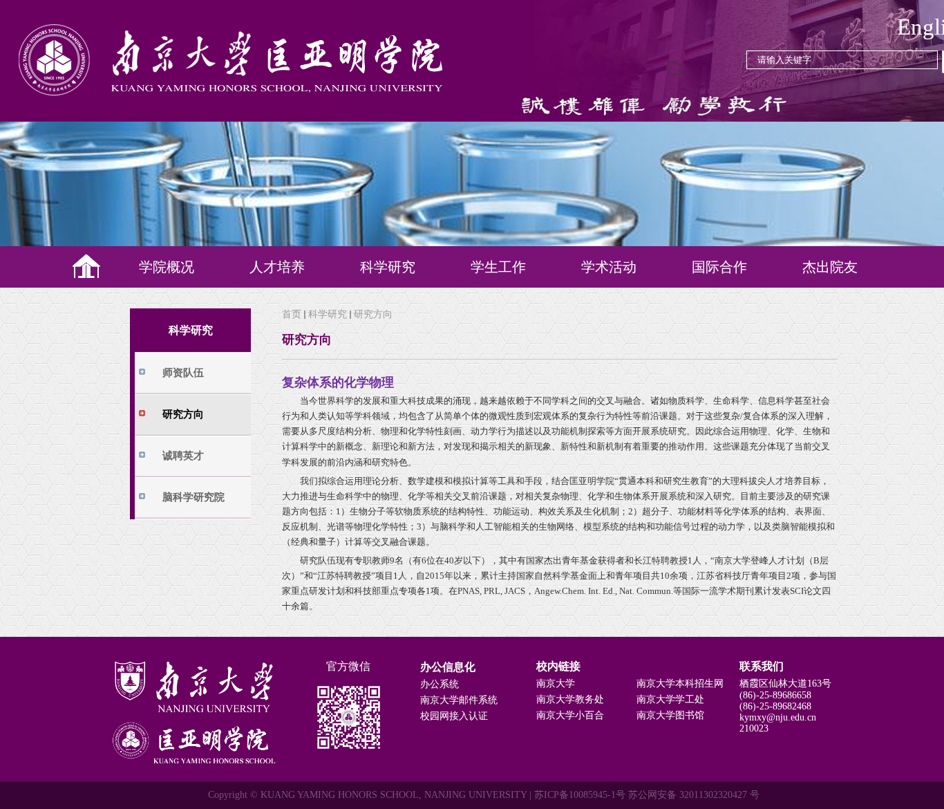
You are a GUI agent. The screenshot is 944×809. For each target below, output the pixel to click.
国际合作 (719, 267)
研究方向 (373, 314)
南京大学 (555, 683)
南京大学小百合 (570, 715)
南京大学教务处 (570, 699)
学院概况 (166, 267)
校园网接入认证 (454, 716)
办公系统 (439, 684)
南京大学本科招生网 (680, 683)
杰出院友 (830, 267)
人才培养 (277, 267)
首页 (291, 314)
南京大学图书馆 (670, 715)
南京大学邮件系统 (459, 700)
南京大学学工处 (670, 699)
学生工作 (498, 267)
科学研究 (387, 267)
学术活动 (608, 267)
